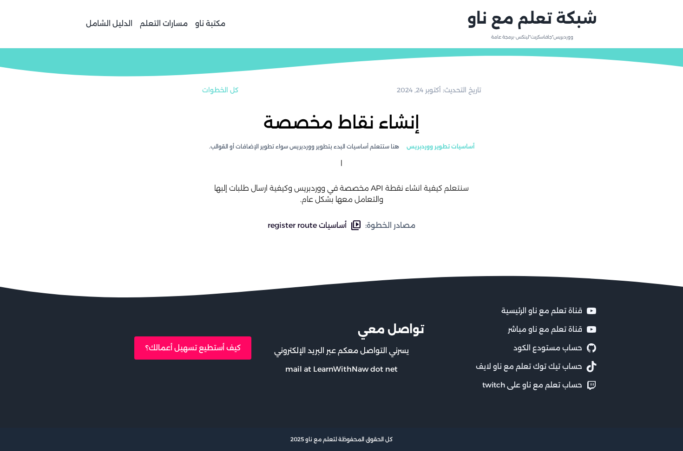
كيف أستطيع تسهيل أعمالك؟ (193, 347)
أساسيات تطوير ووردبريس (440, 146)
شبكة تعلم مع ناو (532, 18)
